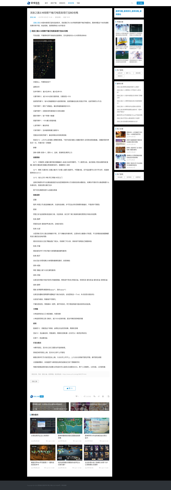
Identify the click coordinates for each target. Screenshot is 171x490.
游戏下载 (54, 3)
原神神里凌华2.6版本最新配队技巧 (136, 61)
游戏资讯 (62, 3)
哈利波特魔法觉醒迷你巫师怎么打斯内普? (69, 464)
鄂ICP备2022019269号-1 (54, 485)
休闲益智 (120, 177)
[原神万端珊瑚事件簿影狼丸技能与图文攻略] (121, 140)
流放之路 (36, 23)
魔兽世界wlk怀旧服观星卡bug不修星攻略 (129, 115)
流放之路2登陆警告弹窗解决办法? (127, 121)
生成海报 (88, 396)
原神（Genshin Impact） (129, 73)
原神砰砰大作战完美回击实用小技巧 (96, 437)
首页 (46, 3)
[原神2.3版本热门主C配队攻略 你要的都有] (121, 148)
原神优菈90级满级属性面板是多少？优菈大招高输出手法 (136, 47)
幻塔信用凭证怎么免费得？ (40, 436)
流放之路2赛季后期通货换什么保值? (128, 87)
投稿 (140, 3)
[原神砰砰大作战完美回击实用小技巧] (96, 426)
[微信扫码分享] (94, 396)
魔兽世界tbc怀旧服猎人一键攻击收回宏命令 (42, 464)
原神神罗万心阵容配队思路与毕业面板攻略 (136, 34)
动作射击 (129, 177)
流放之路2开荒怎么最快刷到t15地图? (128, 118)
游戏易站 (40, 485)
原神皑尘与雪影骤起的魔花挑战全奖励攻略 (122, 34)
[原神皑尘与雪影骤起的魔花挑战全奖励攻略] (121, 155)
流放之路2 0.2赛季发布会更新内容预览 (129, 106)
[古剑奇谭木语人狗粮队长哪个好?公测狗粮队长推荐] (96, 452)
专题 (78, 3)
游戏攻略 (71, 3)
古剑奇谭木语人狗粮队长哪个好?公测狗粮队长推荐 (96, 464)
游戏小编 (33, 17)
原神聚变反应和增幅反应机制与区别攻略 (122, 61)
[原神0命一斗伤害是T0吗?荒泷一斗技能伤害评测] (121, 132)
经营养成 (138, 177)
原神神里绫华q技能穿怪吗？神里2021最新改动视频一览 (122, 47)
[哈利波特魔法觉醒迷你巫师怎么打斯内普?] (69, 452)
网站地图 (64, 485)
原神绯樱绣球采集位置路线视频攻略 (69, 437)
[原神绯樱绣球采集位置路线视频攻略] (69, 426)
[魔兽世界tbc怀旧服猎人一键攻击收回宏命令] (42, 452)
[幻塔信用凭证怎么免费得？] (42, 426)
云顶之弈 (120, 73)
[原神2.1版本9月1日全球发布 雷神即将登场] (121, 163)
